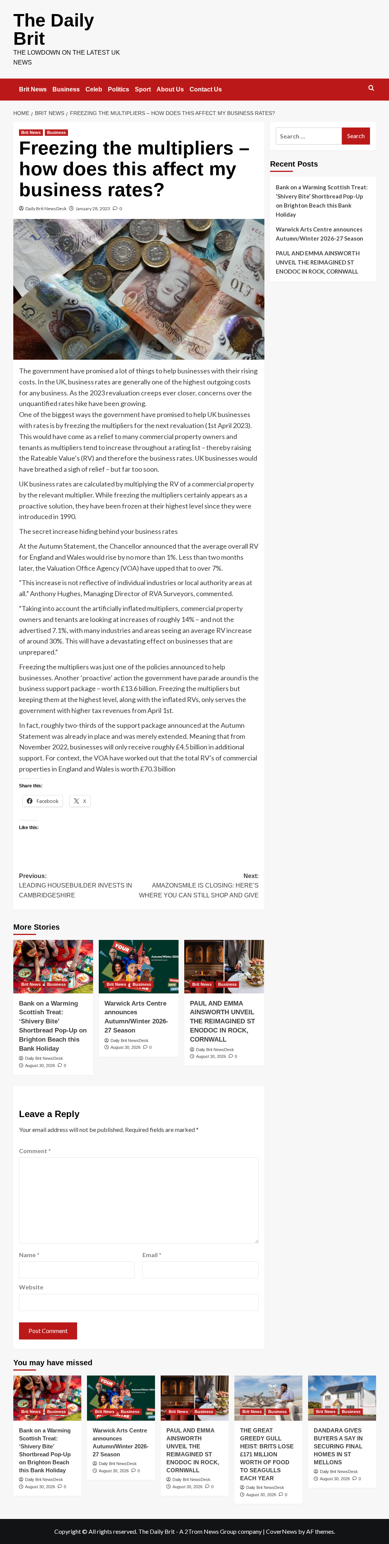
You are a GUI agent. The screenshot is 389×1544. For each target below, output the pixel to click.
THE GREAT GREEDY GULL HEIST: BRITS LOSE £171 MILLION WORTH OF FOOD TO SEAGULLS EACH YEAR (267, 1454)
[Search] (371, 88)
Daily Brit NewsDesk (45, 208)
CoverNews (281, 1531)
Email (151, 1254)
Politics (118, 89)
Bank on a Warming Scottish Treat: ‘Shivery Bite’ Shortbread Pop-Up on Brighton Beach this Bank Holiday (322, 201)
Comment (35, 1150)
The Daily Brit (53, 29)
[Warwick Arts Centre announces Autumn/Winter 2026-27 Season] (139, 966)
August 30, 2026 (40, 1065)
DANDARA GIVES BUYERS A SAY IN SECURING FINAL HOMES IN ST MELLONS (338, 1446)
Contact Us (206, 89)
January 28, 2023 (93, 208)
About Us (170, 89)
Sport (143, 89)
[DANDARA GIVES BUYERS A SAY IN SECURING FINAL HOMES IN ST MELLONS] (342, 1398)
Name (29, 1254)
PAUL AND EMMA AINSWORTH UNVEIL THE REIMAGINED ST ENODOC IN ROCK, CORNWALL (222, 1021)
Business (66, 89)
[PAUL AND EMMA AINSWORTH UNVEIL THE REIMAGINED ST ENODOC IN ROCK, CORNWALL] (224, 966)
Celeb (93, 89)
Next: (199, 886)
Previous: (75, 886)
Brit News (33, 89)
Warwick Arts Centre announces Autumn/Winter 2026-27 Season (319, 234)
